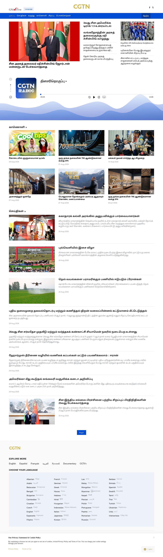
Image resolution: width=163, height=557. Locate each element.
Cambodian (33, 499)
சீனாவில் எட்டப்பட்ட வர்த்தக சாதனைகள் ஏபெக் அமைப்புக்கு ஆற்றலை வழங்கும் (136, 61)
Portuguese (90, 507)
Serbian (115, 479)
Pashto (87, 511)
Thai (113, 499)
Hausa (59, 491)
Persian (88, 499)
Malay (90, 483)
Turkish (115, 503)
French (60, 479)
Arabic (32, 483)
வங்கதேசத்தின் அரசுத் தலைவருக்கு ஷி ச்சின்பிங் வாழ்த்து (99, 35)
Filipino (33, 520)
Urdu (113, 511)
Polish (87, 503)
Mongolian (89, 487)
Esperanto (35, 515)
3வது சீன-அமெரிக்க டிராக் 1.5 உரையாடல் (97, 25)
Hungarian (61, 503)
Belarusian (36, 487)
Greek (60, 487)
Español (23, 463)
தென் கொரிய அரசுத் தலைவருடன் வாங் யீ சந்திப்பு (98, 57)
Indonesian (65, 507)
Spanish (115, 487)
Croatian (34, 503)
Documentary (69, 463)
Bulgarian (35, 495)
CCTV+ (83, 463)
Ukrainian (117, 507)
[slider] (40, 94)
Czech (32, 507)
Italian (60, 511)
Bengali (32, 491)
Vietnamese (118, 515)
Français (35, 463)
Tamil (113, 495)
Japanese (61, 515)
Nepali (87, 495)
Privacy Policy (13, 549)
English (12, 463)
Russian (89, 520)
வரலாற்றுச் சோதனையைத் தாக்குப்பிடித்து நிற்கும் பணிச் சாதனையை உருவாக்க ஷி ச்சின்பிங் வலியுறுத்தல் (98, 48)
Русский (56, 463)
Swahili (116, 491)
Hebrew (60, 495)
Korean (60, 520)
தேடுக (146, 16)
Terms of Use (26, 549)
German (61, 483)
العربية (45, 463)
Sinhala (115, 483)
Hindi (58, 499)
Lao (85, 479)
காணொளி (17, 127)
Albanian (33, 479)
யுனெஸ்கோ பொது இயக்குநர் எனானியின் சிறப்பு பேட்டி (136, 51)
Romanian (89, 515)
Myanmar (91, 491)
